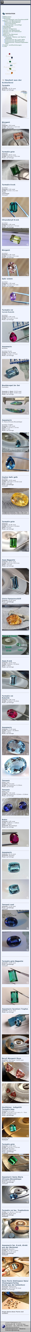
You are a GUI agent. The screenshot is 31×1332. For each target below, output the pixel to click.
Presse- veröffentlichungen (12, 45)
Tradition (6, 33)
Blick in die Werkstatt (10, 34)
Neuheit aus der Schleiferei (12, 31)
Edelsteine (6, 18)
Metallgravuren (8, 26)
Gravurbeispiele (10, 23)
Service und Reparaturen (11, 30)
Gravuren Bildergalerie (12, 22)
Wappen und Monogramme (12, 21)
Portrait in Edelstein (10, 29)
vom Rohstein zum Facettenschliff (16, 19)
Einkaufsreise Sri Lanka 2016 (15, 39)
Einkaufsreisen (8, 35)
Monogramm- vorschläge (13, 25)
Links (5, 46)
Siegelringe (7, 27)
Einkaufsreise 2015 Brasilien (14, 41)
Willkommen (7, 16)
